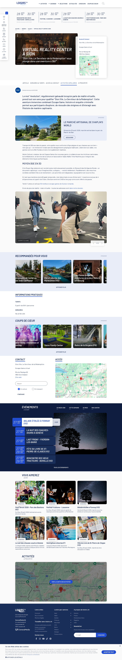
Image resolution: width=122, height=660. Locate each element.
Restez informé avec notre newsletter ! (84, 629)
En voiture (23, 389)
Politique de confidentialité (33, 654)
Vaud (55, 613)
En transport (39, 389)
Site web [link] (18, 377)
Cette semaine (74, 407)
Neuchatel (57, 622)
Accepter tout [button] (109, 652)
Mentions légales (39, 618)
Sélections (63, 3)
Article (26, 83)
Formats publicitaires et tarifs (43, 625)
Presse (76, 615)
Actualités (73, 3)
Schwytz (56, 632)
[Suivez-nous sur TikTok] (47, 638)
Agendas (53, 3)
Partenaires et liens (79, 618)
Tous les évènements (61, 467)
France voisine (58, 634)
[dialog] (61, 652)
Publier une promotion (41, 631)
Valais (30, 28)
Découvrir (69, 137)
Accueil (17, 28)
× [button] (120, 646)
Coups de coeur (92, 3)
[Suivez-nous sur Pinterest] (50, 638)
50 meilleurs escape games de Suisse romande (57, 184)
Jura (55, 625)
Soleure (56, 629)
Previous (93, 243)
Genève (56, 618)
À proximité (82, 83)
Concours (82, 3)
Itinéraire (20, 394)
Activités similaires (69, 83)
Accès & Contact (52, 83)
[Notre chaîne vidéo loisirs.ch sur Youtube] (43, 638)
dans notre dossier (76, 188)
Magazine (76, 620)
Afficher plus (61, 287)
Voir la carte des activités (61, 582)
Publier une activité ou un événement (40, 628)
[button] (52, 657)
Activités (43, 3)
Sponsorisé (101, 117)
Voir (56, 422)
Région (24, 28)
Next (101, 243)
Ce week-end (61, 407)
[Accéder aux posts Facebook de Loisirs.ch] (36, 638)
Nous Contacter (39, 615)
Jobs (75, 622)
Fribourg (56, 620)
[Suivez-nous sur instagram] (40, 638)
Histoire (76, 613)
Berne (56, 627)
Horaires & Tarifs (37, 83)
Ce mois (85, 407)
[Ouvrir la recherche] (103, 3)
